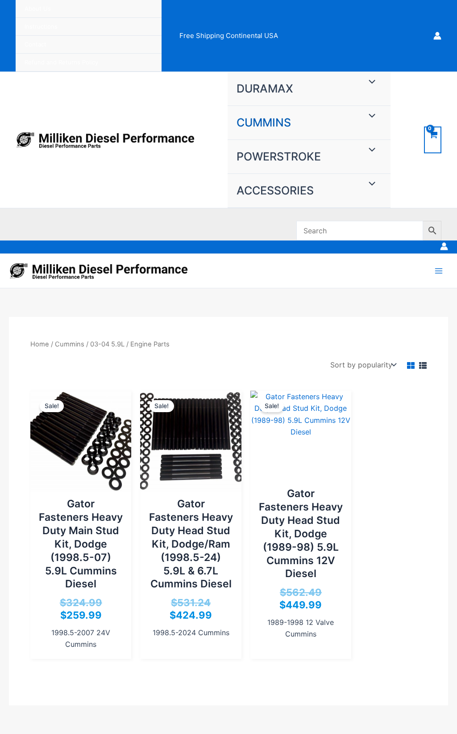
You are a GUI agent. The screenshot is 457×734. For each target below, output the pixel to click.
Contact (35, 44)
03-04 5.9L (107, 344)
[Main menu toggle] (438, 271)
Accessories (275, 190)
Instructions (41, 26)
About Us (38, 8)
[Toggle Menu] (369, 82)
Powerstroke (279, 156)
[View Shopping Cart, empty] (432, 140)
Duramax (265, 88)
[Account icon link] (437, 36)
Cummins (264, 122)
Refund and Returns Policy (61, 62)
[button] (35, 247)
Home (39, 344)
